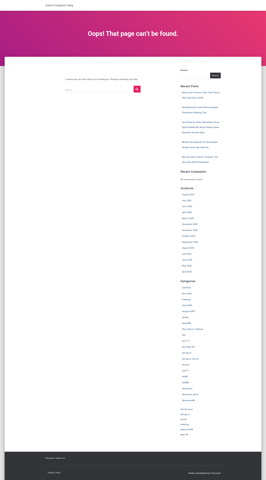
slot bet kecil (186, 409)
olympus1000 (188, 311)
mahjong (186, 299)
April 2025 (187, 271)
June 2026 (187, 206)
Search (184, 70)
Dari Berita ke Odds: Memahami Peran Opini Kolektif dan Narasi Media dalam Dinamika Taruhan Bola (201, 127)
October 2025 (188, 236)
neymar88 (187, 305)
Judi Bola (186, 287)
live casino (187, 293)
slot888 (185, 382)
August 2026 (188, 194)
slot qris (185, 364)
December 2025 (190, 224)
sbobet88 (186, 323)
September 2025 (190, 242)
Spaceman (187, 388)
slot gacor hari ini (190, 359)
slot (183, 335)
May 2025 (187, 265)
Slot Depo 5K (188, 347)
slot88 (185, 376)
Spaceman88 (188, 400)
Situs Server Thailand (192, 329)
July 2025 (186, 254)
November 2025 (190, 230)
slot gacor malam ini (55, 458)
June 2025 (187, 260)
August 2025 (188, 248)
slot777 (185, 370)
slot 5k (183, 419)
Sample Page (54, 473)
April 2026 (187, 212)
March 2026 (188, 218)
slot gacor (186, 353)
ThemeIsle (215, 473)
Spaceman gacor (190, 394)
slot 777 (186, 341)
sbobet (185, 317)
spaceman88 (186, 429)
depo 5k (184, 434)
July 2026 (186, 200)
